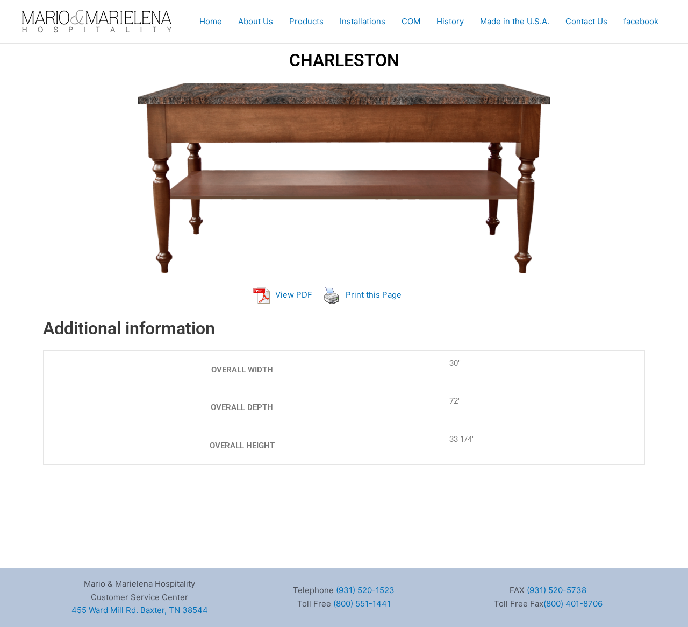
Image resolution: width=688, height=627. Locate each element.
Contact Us (586, 21)
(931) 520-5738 (556, 590)
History (450, 21)
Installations (362, 21)
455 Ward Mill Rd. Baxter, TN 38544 (139, 610)
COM (411, 21)
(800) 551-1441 (362, 603)
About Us (255, 21)
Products (306, 21)
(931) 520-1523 (365, 590)
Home (210, 21)
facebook (641, 21)
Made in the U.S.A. (514, 21)
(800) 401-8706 (573, 603)
